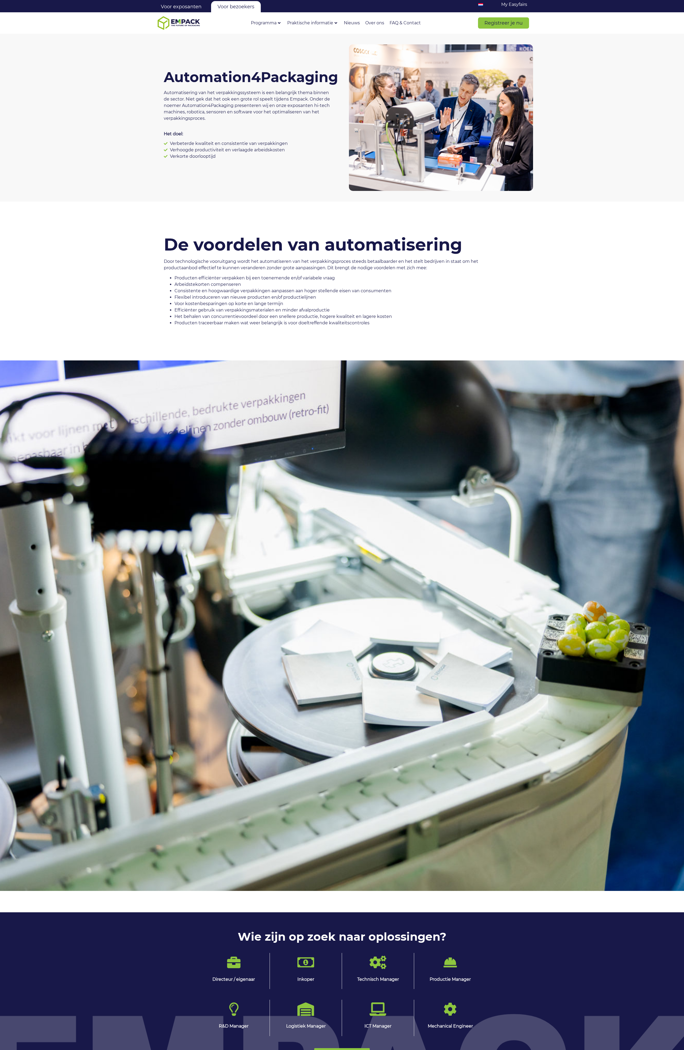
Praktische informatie (310, 22)
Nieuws (352, 22)
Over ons (374, 22)
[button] (503, 23)
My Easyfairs (514, 4)
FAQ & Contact (405, 22)
